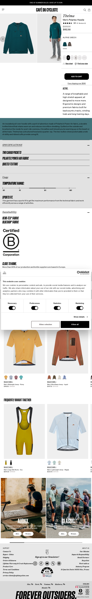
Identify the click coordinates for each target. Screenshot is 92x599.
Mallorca (58, 584)
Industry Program (82, 566)
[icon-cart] (89, 9)
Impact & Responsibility (80, 554)
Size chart (69, 63)
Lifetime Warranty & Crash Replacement (18, 563)
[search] (84, 9)
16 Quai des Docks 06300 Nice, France (75, 569)
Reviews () (82, 23)
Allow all (75, 324)
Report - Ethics (8, 554)
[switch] (34, 308)
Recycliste (85, 560)
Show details (79, 317)
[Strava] (53, 563)
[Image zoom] (18, 38)
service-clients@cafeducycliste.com (16, 576)
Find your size (83, 63)
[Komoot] (59, 563)
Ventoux (47, 584)
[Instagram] (35, 563)
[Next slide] (58, 39)
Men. (17, 534)
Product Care (8, 566)
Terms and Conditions (11, 569)
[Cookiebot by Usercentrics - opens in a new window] (78, 273)
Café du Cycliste (84, 597)
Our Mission (84, 551)
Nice (28, 584)
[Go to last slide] (3, 39)
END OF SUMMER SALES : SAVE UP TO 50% (46, 3)
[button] (76, 76)
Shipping (6, 557)
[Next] (86, 510)
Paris (37, 584)
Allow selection (45, 324)
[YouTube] (47, 563)
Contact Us (7, 551)
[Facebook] (41, 563)
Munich (44, 588)
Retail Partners (83, 557)
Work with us (84, 563)
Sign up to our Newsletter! (47, 557)
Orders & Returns (9, 560)
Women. (28, 534)
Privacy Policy (8, 572)
